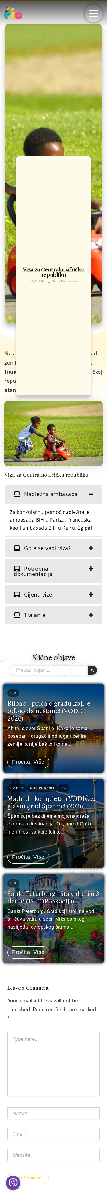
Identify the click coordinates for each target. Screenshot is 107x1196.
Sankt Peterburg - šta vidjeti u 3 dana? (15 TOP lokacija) (53, 897)
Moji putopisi (42, 788)
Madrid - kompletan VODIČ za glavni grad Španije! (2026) (52, 802)
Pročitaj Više (28, 762)
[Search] (92, 670)
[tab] (53, 494)
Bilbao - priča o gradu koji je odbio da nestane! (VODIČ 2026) (48, 711)
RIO (13, 692)
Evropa (17, 788)
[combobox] (49, 670)
